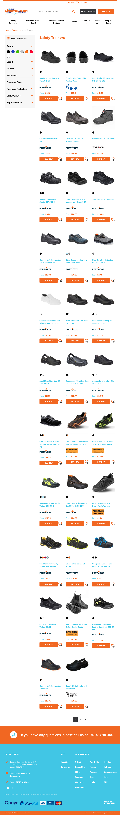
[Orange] (26, 51)
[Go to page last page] (85, 719)
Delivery (39, 794)
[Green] (17, 51)
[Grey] (22, 51)
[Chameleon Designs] (16, 13)
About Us (64, 762)
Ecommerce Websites (92, 813)
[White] (8, 56)
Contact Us (65, 767)
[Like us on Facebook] (8, 788)
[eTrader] (109, 803)
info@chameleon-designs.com (20, 774)
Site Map (54, 794)
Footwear (15, 30)
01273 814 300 (101, 734)
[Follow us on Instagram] (12, 788)
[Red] (31, 51)
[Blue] (13, 51)
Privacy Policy (14, 794)
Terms (7, 794)
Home (7, 30)
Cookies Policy (24, 794)
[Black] (8, 51)
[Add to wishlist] (60, 98)
